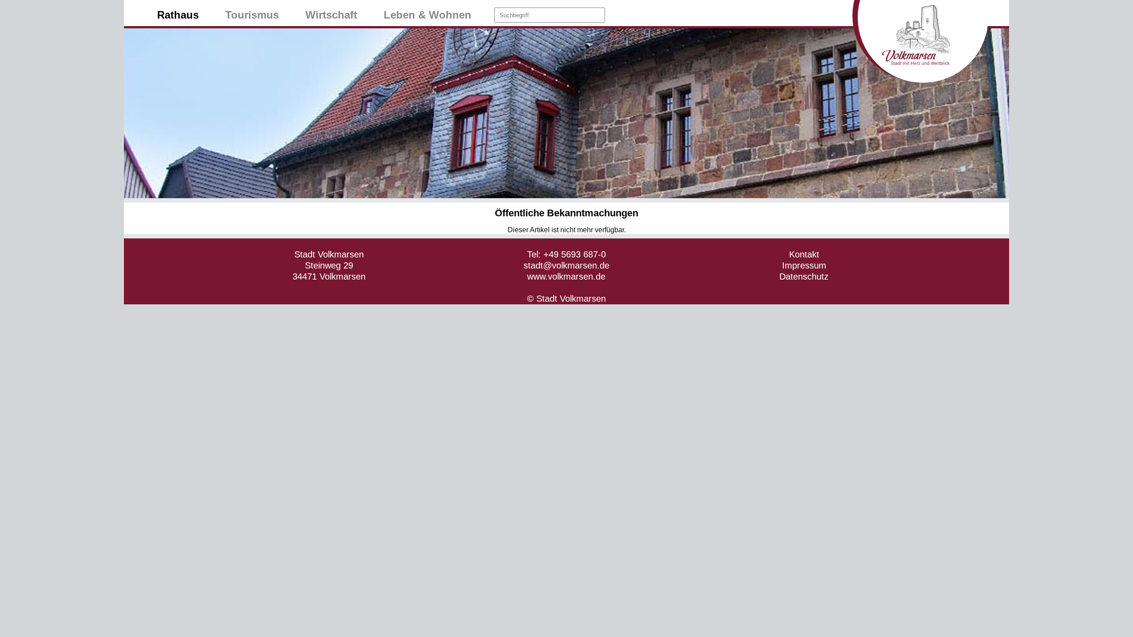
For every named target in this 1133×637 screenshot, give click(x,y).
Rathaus (178, 15)
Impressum (804, 265)
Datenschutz (804, 276)
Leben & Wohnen (427, 15)
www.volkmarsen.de (566, 276)
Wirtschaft (331, 15)
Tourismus (252, 15)
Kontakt (804, 254)
